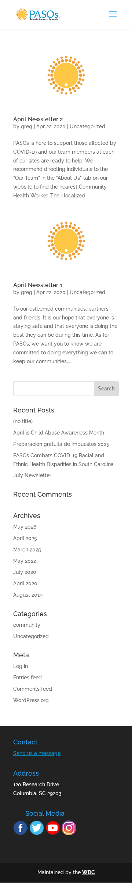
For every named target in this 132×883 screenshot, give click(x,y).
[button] (106, 388)
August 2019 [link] (28, 595)
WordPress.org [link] (31, 700)
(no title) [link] (23, 421)
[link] (38, 14)
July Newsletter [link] (32, 475)
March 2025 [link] (27, 550)
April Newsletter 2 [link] (38, 119)
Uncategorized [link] (87, 126)
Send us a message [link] (36, 753)
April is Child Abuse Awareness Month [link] (58, 433)
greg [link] (26, 126)
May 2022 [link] (24, 561)
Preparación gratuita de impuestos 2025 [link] (61, 444)
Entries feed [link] (27, 677)
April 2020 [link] (25, 583)
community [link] (26, 625)
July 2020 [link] (24, 572)
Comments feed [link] (32, 689)
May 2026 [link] (24, 527)
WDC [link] (88, 872)
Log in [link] (20, 666)
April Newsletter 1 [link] (37, 285)
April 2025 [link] (25, 538)
